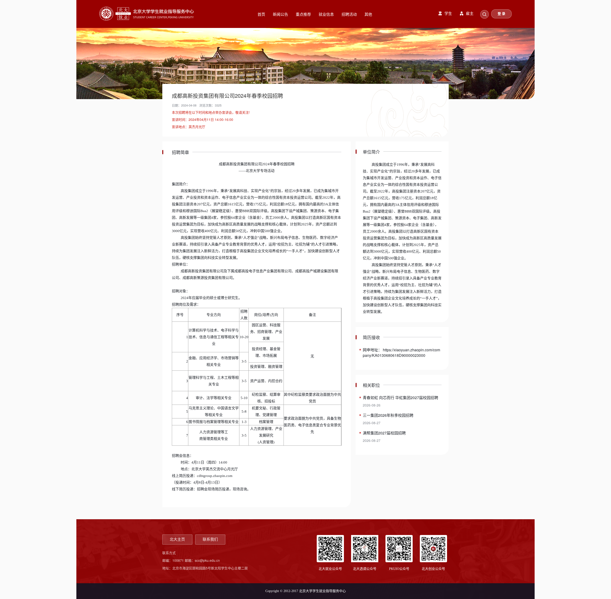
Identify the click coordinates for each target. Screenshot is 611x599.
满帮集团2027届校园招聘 (384, 433)
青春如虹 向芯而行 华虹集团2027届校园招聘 (400, 397)
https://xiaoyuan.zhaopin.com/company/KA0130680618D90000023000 (401, 352)
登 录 (501, 14)
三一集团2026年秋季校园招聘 (388, 415)
